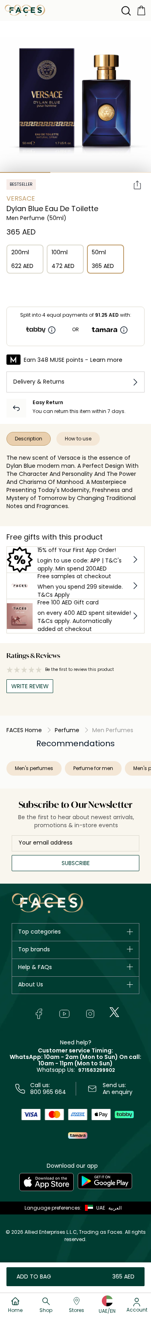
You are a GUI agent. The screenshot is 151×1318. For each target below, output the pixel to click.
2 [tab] (75, 172)
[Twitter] (114, 1012)
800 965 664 (48, 1092)
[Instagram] (90, 1013)
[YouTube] (64, 1013)
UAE (100, 1207)
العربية (115, 1207)
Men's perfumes (34, 768)
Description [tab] (28, 438)
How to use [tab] (78, 438)
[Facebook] (38, 1013)
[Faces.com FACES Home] (25, 9)
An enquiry (117, 1092)
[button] (93, 1208)
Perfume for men (93, 768)
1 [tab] (25, 172)
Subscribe (76, 863)
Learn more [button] (106, 360)
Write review (30, 686)
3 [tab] (126, 172)
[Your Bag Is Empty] (141, 9)
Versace (20, 198)
